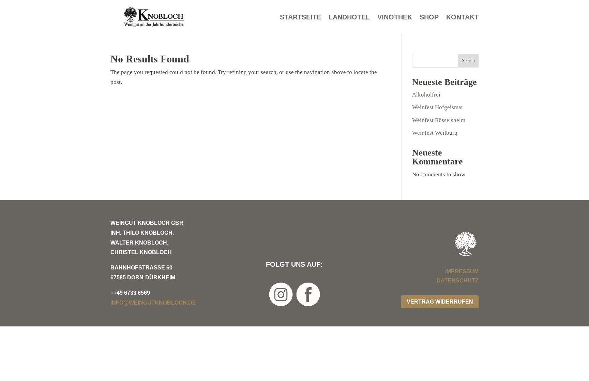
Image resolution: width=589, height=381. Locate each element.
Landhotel (349, 18)
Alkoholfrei (426, 94)
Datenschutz (458, 280)
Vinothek (394, 18)
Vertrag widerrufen (440, 302)
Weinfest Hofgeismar (437, 107)
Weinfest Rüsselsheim (438, 120)
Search (468, 60)
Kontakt (462, 18)
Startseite (300, 18)
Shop (429, 18)
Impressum (462, 271)
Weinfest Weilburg (434, 133)
